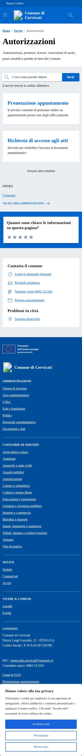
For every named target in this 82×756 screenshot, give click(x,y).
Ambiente (9, 459)
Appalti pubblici (13, 472)
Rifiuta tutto (41, 746)
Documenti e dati (14, 429)
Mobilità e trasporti (15, 519)
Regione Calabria (14, 3)
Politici (7, 415)
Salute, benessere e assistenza (22, 526)
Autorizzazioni (12, 479)
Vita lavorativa (12, 546)
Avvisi (7, 583)
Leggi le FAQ (12, 675)
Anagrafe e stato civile (17, 465)
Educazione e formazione (19, 499)
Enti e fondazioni (14, 408)
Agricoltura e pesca (15, 452)
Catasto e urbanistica (16, 486)
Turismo (8, 539)
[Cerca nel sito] (71, 15)
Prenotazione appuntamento (38, 103)
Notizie (7, 569)
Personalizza (41, 735)
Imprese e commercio (17, 512)
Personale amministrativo (19, 422)
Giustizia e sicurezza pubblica (22, 506)
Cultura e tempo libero (17, 492)
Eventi (7, 613)
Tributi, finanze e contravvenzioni (25, 533)
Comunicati (10, 576)
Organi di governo (15, 388)
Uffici (6, 402)
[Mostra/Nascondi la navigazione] (5, 14)
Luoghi (7, 606)
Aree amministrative (16, 395)
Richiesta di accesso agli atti (38, 140)
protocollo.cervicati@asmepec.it (32, 660)
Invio (70, 77)
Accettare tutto (41, 724)
